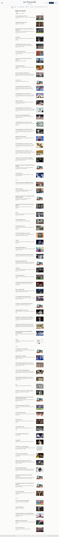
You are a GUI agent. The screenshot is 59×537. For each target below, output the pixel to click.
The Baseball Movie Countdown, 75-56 (23, 150)
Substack (49, 535)
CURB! (16, 240)
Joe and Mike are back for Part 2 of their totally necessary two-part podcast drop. (24, 486)
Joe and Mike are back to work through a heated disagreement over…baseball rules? (23, 199)
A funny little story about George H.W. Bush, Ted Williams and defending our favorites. (24, 102)
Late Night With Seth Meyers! (22, 433)
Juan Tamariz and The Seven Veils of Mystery (23, 59)
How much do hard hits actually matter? (21, 501)
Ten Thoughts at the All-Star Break (23, 296)
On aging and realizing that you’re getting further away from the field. (25, 39)
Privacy (8, 535)
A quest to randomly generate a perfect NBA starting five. (24, 441)
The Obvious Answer (20, 275)
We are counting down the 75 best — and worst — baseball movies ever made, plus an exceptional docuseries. (24, 131)
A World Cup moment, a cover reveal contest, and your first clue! (24, 312)
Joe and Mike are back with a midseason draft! (22, 304)
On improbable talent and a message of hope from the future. (24, 428)
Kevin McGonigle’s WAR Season (22, 73)
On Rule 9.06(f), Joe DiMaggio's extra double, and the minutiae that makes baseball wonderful (23, 190)
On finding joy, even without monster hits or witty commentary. (23, 284)
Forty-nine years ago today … (20, 23)
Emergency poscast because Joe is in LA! (21, 81)
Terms (10, 535)
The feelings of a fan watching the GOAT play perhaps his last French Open (25, 493)
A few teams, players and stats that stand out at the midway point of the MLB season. (24, 298)
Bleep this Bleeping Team (21, 467)
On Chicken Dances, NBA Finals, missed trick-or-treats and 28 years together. (25, 455)
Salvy (16, 212)
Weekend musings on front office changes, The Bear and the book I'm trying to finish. (25, 358)
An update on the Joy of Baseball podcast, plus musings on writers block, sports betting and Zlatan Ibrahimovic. (24, 319)
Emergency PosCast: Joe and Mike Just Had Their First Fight (24, 196)
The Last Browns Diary (20, 51)
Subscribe (51, 2)
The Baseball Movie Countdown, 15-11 (23, 122)
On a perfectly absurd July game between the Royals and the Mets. (25, 334)
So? (16, 384)
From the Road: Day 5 (20, 527)
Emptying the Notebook (20, 355)
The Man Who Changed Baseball (22, 115)
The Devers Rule (19, 188)
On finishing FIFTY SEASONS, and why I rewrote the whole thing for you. (24, 341)
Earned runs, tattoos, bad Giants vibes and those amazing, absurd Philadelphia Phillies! (24, 365)
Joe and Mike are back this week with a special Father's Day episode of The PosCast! (24, 400)
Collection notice (13, 535)
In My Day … (18, 37)
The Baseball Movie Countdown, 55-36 (23, 143)
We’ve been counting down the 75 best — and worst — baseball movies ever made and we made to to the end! (24, 88)
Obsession (17, 268)
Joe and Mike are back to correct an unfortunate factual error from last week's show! (25, 350)
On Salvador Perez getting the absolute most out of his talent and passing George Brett (25, 214)
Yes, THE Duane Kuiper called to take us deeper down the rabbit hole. (24, 228)
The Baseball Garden (20, 65)
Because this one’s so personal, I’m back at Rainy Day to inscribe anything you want (24, 46)
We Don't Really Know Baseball (22, 500)
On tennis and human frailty (19, 508)
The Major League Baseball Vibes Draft (23, 303)
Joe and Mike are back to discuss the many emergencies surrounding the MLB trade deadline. (24, 168)
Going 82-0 (17, 440)
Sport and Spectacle (19, 289)
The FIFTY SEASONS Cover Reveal (22, 233)
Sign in (56, 2)
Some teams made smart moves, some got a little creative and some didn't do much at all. (24, 160)
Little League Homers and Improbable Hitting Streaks (23, 332)
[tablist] (20, 13)
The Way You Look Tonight (21, 453)
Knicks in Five (18, 419)
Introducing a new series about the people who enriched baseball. (24, 68)
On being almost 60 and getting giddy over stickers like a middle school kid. (24, 379)
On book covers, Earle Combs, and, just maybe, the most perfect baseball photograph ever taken (24, 235)
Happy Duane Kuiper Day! (21, 22)
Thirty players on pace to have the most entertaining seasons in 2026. (25, 522)
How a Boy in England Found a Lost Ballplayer (22, 220)
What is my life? (18, 435)
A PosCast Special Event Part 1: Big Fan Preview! (23, 475)
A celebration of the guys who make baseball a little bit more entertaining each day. (25, 515)
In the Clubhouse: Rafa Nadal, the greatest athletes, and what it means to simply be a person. (25, 270)
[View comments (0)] (22, 83)
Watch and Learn (19, 100)
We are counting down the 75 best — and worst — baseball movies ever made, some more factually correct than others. (25, 110)
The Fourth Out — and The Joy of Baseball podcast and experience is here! (24, 138)
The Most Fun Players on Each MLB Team (24, 513)
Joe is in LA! (18, 80)
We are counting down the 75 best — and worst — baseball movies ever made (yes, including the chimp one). (24, 152)
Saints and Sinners (19, 507)
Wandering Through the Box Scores (23, 460)
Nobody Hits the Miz (19, 426)
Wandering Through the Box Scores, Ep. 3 (24, 363)
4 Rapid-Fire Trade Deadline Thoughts (23, 158)
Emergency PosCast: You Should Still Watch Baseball (25, 166)
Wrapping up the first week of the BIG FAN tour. (23, 528)
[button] (12, 7)
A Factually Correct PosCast (21, 348)
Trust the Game (18, 173)
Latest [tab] (17, 13)
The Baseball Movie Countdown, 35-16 (23, 129)
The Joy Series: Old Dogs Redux (22, 370)
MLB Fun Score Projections (21, 520)
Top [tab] (19, 13)
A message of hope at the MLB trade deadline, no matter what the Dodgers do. (24, 175)
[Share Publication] (48, 3)
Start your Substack (27, 535)
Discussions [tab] (22, 13)
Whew (16, 339)
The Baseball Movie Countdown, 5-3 (23, 93)
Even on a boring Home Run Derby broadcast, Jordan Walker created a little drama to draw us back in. (25, 291)
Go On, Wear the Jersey (20, 412)
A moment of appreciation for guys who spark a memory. (24, 183)
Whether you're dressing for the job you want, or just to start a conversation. (25, 414)
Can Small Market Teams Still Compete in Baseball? (24, 29)
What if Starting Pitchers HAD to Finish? (24, 254)
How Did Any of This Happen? (22, 446)
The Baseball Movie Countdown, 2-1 (23, 86)
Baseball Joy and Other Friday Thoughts (24, 317)
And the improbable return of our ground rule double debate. (25, 17)
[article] (29, 18)
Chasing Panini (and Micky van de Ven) (24, 377)
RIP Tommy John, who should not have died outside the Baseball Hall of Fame (24, 117)
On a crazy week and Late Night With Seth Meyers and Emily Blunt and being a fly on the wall (25, 448)
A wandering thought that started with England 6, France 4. (24, 255)
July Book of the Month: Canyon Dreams (24, 324)
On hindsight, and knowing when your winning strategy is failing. (24, 277)
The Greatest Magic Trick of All (22, 405)
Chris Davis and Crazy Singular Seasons (24, 182)
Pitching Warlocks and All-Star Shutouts (24, 282)
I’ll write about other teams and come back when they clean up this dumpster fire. (24, 53)
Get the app (33, 535)
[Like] (16, 83)
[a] (40, 82)
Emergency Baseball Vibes (21, 261)
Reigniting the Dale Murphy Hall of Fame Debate (24, 205)
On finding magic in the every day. (20, 60)
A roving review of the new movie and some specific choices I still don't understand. (25, 249)
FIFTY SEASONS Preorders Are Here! (23, 44)
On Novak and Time (19, 491)
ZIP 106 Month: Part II (20, 226)
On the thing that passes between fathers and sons (23, 385)
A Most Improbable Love (20, 219)
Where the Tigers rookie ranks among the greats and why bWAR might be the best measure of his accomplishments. (24, 75)
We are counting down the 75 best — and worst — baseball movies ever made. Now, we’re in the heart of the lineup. (24, 95)
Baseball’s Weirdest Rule (20, 136)
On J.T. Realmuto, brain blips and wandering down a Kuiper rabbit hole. (24, 242)
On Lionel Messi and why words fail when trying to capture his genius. (24, 407)
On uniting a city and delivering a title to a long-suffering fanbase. (24, 421)
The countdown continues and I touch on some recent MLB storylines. (24, 124)
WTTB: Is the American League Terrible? (24, 390)
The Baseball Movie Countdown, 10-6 (23, 107)
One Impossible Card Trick (21, 16)
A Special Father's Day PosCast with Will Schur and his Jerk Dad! (24, 398)
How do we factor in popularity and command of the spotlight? (23, 207)
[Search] (46, 3)
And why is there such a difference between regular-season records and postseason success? (24, 32)
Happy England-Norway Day (21, 310)
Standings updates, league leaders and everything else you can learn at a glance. (24, 462)
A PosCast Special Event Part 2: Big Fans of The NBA (24, 484)
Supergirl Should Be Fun (20, 247)
